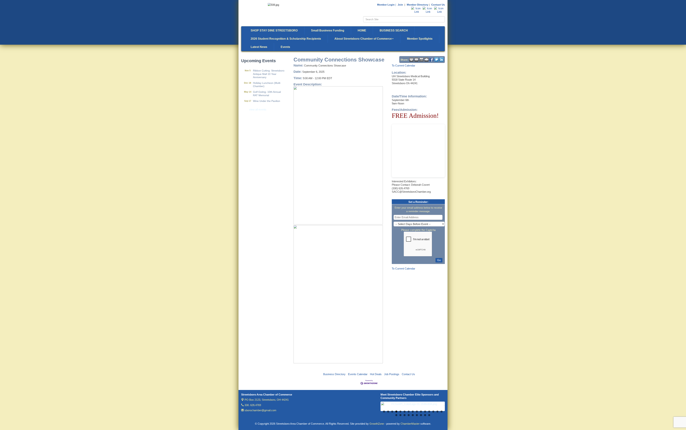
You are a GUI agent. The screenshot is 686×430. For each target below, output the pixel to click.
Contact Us (438, 4)
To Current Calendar (403, 65)
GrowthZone (376, 423)
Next (449, 408)
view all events (257, 109)
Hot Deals (376, 374)
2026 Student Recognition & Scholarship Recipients (286, 38)
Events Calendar (357, 374)
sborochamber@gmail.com (260, 410)
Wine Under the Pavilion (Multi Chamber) (266, 95)
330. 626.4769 (252, 405)
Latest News (259, 46)
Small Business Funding (327, 30)
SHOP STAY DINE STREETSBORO (274, 30)
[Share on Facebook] (431, 59)
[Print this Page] (411, 59)
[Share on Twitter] (436, 59)
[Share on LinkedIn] (441, 59)
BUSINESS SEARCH (394, 30)
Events (285, 46)
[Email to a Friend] (416, 59)
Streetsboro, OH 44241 (267, 399)
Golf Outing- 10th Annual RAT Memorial (267, 86)
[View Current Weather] (426, 59)
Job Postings (391, 374)
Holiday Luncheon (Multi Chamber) (266, 77)
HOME (362, 30)
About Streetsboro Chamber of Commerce (363, 38)
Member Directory (417, 4)
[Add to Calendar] (421, 59)
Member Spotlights (420, 38)
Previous (375, 408)
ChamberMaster (410, 423)
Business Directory (334, 374)
